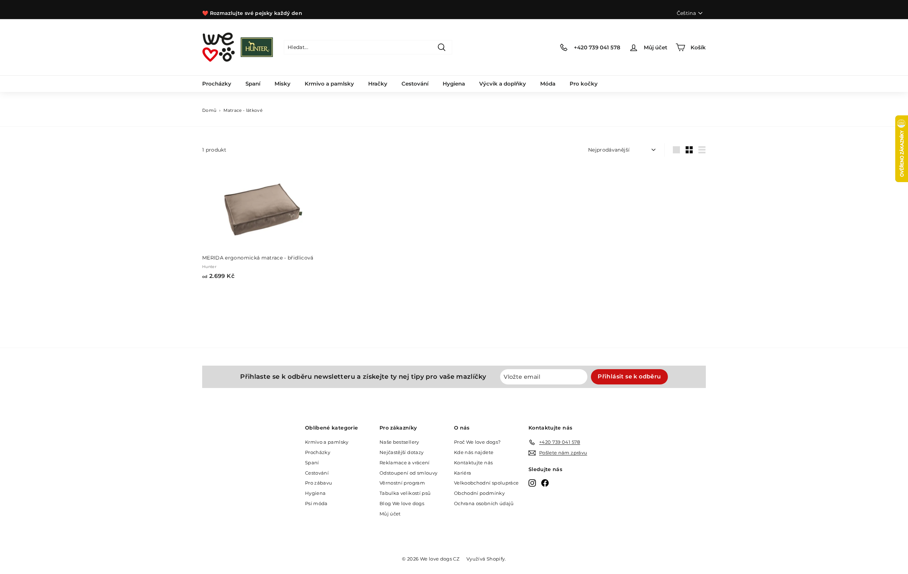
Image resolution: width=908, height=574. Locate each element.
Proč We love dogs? (477, 442)
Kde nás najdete (473, 452)
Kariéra (462, 473)
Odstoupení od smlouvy (408, 473)
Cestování (415, 83)
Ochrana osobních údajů (484, 503)
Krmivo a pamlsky (329, 83)
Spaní (252, 83)
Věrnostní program (402, 483)
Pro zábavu (318, 483)
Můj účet (390, 513)
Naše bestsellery (399, 442)
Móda (547, 83)
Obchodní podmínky (479, 493)
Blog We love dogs (402, 503)
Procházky (216, 83)
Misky (282, 83)
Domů (209, 110)
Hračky (377, 83)
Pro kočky (584, 83)
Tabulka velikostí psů (405, 493)
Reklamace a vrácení (405, 462)
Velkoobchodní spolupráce (486, 483)
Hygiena (454, 83)
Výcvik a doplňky (502, 83)
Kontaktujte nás (473, 462)
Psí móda (316, 503)
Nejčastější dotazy (401, 452)
